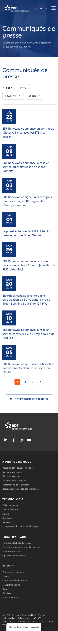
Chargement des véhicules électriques (21, 526)
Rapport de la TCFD (27, 621)
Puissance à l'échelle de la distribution (21, 547)
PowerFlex (11, 95)
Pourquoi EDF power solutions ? (18, 468)
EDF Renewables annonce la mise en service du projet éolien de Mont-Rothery (25, 167)
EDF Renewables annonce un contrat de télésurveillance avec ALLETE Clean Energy (28, 132)
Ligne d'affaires (15, 537)
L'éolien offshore (10, 509)
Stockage (7, 518)
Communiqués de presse (14, 580)
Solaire (5, 514)
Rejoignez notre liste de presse (31, 398)
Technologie (13, 499)
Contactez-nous (10, 597)
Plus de (8, 566)
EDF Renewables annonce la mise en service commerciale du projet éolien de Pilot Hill (28, 333)
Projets (5, 576)
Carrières (6, 593)
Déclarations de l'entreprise (15, 484)
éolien (32, 95)
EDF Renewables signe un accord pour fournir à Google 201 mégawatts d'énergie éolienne (27, 201)
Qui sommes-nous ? (12, 472)
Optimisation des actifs (14, 555)
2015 (23, 88)
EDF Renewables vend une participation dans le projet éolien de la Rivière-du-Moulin (28, 368)
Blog (4, 589)
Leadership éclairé (11, 585)
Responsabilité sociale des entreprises (20, 489)
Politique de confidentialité (15, 618)
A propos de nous (16, 461)
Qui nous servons (11, 476)
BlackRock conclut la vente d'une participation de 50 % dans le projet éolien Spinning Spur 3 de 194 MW (26, 299)
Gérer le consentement (24, 627)
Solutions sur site (11, 551)
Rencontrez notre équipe (14, 480)
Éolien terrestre (10, 505)
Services (6, 522)
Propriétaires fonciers (13, 572)
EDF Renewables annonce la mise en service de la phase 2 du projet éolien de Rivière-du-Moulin (28, 265)
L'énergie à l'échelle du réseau (16, 543)
